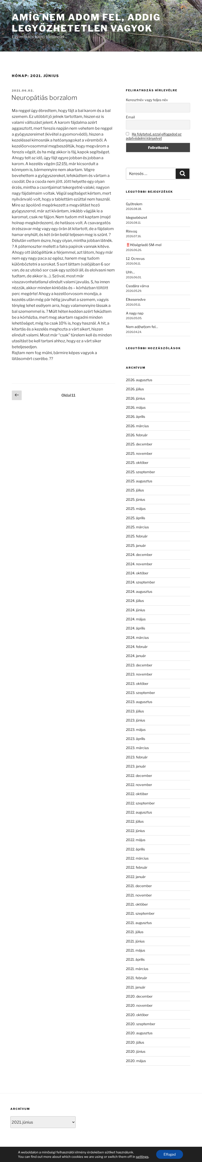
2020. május (136, 1061)
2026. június (135, 398)
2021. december (139, 886)
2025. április (135, 518)
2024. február (137, 646)
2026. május (136, 407)
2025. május (136, 508)
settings (142, 1157)
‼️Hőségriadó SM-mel (143, 245)
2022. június (135, 831)
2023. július (135, 711)
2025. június (135, 499)
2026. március (137, 426)
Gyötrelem (134, 204)
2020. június (135, 1051)
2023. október (137, 683)
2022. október (137, 794)
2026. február (137, 435)
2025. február (137, 536)
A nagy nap (134, 313)
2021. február (136, 978)
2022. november (139, 785)
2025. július (135, 490)
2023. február (137, 757)
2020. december (139, 996)
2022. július (135, 821)
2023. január (136, 766)
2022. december (139, 775)
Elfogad (170, 1154)
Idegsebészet (136, 217)
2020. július (135, 1042)
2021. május (135, 950)
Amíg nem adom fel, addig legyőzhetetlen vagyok (86, 23)
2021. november (139, 895)
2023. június (135, 720)
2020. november (139, 1005)
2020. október (137, 1015)
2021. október (137, 904)
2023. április (135, 739)
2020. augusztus (139, 1033)
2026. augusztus (139, 380)
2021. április (135, 959)
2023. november (139, 674)
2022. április (135, 849)
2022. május (135, 840)
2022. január (136, 877)
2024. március (137, 637)
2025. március (137, 527)
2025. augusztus (139, 481)
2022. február (136, 867)
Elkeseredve (136, 299)
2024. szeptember (140, 582)
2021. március (137, 969)
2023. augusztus (139, 702)
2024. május (136, 619)
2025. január (136, 545)
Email (130, 117)
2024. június (135, 610)
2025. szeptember (140, 472)
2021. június (135, 941)
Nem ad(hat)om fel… (142, 327)
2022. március (137, 858)
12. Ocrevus (135, 258)
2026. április (135, 416)
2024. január (136, 656)
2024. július (135, 600)
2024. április (135, 628)
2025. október (137, 462)
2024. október (137, 573)
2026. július (135, 389)
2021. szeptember (140, 913)
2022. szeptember (140, 803)
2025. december (139, 444)
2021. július (134, 932)
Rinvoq (131, 231)
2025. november (139, 453)
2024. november (139, 564)
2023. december (139, 665)
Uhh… (130, 272)
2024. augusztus (139, 591)
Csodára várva (137, 286)
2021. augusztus (139, 923)
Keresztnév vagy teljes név (147, 100)
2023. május (136, 729)
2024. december (139, 554)
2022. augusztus (139, 812)
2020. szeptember (140, 1024)
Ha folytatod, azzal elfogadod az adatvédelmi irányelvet (154, 136)
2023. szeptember (140, 693)
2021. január (135, 987)
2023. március (137, 748)
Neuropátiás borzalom (44, 97)
